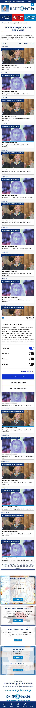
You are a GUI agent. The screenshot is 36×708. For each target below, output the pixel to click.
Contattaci (18, 670)
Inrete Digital (29, 686)
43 (33, 565)
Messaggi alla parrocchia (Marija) (12, 49)
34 (20, 565)
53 (17, 567)
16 (26, 564)
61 (29, 567)
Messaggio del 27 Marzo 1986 (9, 65)
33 (18, 565)
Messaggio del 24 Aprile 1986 (9, 246)
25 (7, 565)
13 (21, 564)
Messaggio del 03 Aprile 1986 (9, 91)
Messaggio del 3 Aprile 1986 (9, 116)
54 (18, 567)
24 (5, 565)
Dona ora (18, 620)
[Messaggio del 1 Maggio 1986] (18, 314)
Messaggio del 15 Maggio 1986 (10, 403)
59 (26, 567)
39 (27, 565)
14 (23, 564)
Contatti (18, 685)
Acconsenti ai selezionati (18, 382)
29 (12, 565)
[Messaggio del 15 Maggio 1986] (18, 394)
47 (8, 567)
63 (32, 567)
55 (20, 567)
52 (15, 567)
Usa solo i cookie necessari (18, 388)
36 (23, 565)
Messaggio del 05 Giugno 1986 (9, 558)
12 (20, 564)
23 (4, 565)
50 (12, 567)
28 (11, 565)
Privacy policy (18, 681)
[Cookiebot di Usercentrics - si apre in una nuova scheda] (26, 318)
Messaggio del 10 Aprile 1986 (9, 142)
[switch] (31, 353)
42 (32, 565)
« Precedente (5, 564)
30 (14, 565)
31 (15, 565)
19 (30, 564)
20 (32, 564)
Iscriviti (18, 640)
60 (27, 567)
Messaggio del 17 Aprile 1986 (9, 195)
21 (33, 564)
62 (30, 567)
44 (4, 567)
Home (3, 22)
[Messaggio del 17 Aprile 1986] (18, 186)
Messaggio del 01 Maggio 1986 (10, 297)
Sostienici (18, 599)
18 (29, 564)
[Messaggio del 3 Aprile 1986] (18, 107)
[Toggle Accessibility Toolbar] (32, 4)
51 (14, 567)
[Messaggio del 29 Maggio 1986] (18, 497)
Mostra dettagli (26, 371)
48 (9, 567)
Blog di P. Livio (9, 690)
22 (2, 565)
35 (21, 565)
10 (17, 564)
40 (29, 565)
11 (18, 564)
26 (8, 565)
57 (23, 567)
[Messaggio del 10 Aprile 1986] (18, 133)
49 (11, 567)
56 (21, 567)
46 (7, 567)
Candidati (18, 657)
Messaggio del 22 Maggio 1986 (10, 454)
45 (5, 567)
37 (24, 565)
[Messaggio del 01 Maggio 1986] (18, 288)
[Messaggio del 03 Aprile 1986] (18, 82)
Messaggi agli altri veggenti (10, 75)
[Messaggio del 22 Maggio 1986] (18, 445)
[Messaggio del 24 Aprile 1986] (18, 237)
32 (17, 565)
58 (24, 567)
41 (30, 565)
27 (9, 565)
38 (26, 565)
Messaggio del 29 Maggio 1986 (10, 506)
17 (27, 564)
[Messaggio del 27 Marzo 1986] (18, 56)
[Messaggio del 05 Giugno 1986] (18, 548)
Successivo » (18, 568)
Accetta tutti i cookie (18, 377)
